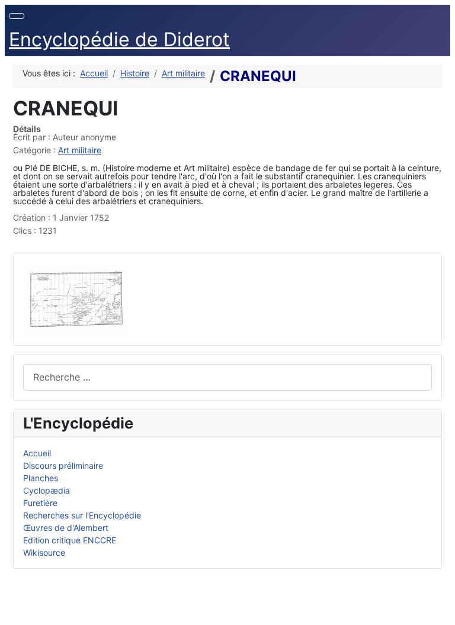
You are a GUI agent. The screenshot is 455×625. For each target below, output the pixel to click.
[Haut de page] (441, 611)
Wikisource (44, 552)
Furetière (40, 503)
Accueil (37, 453)
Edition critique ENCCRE (69, 540)
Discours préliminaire (63, 465)
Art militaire (79, 150)
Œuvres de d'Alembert (65, 528)
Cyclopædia (46, 490)
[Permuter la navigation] (16, 16)
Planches (40, 478)
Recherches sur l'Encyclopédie (82, 515)
